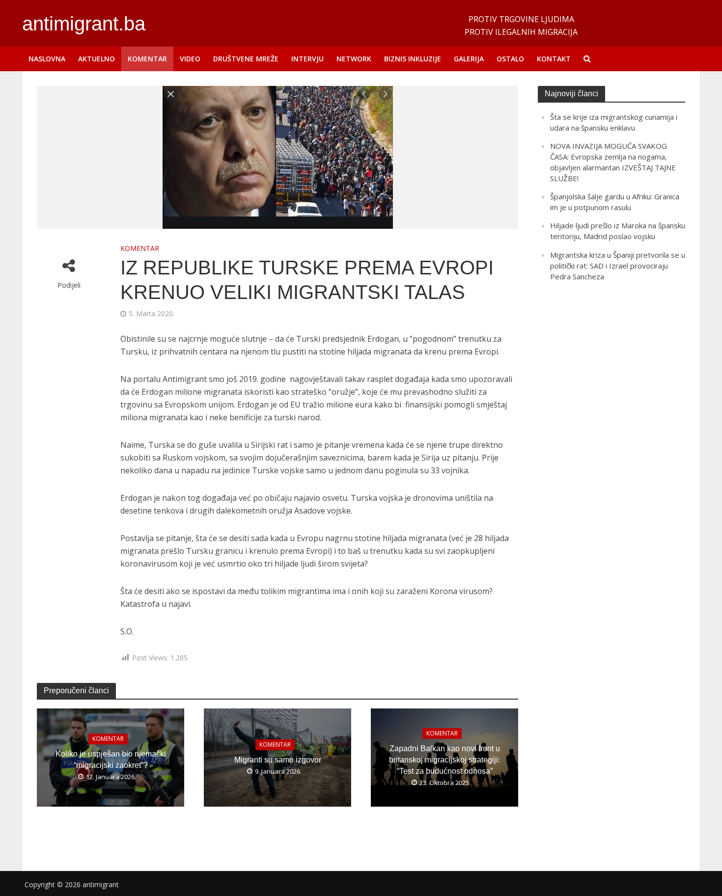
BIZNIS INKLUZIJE (412, 58)
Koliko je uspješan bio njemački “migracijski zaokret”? (111, 759)
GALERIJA (469, 58)
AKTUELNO (96, 58)
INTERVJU (307, 58)
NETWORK (353, 58)
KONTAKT (554, 58)
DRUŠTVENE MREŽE (245, 58)
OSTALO (510, 58)
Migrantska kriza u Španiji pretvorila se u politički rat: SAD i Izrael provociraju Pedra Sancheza (617, 265)
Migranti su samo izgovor (277, 760)
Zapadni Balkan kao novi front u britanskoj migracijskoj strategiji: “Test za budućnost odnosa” (444, 759)
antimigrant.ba (83, 23)
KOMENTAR (147, 58)
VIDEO (190, 58)
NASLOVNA (46, 58)
